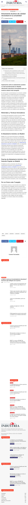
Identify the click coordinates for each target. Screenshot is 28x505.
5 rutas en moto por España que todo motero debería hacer (18, 326)
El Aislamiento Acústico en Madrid (10, 76)
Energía (11, 382)
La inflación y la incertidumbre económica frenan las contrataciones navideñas (18, 441)
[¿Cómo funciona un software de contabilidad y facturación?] (5, 457)
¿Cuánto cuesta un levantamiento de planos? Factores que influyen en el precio (14, 279)
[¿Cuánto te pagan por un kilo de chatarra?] (5, 308)
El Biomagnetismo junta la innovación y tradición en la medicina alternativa (18, 314)
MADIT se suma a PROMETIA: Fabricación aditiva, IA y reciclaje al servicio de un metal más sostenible (18, 341)
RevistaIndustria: (5, 433)
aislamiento (11, 233)
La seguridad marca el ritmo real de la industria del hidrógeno (18, 385)
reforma (3, 235)
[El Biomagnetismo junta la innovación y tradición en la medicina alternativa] (5, 316)
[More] (25, 21)
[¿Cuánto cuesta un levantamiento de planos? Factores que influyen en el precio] (14, 269)
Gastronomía (12, 397)
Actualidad (12, 405)
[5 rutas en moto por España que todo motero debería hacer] (5, 328)
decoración (23, 233)
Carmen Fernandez (9, 18)
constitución (17, 233)
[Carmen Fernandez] (2, 18)
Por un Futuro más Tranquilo (9, 80)
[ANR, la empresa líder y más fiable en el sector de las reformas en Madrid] (5, 450)
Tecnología (12, 412)
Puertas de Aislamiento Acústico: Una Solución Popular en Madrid (14, 78)
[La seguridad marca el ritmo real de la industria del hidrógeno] (5, 385)
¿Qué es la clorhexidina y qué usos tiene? (17, 299)
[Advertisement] (14, 216)
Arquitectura (4, 277)
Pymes (11, 450)
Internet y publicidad (13, 457)
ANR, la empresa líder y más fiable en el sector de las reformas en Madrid (18, 448)
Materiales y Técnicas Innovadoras (10, 74)
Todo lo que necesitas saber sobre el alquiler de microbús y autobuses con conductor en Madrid (18, 292)
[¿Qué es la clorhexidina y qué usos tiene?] (5, 301)
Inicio (2, 5)
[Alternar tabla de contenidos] (23, 69)
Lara (2, 282)
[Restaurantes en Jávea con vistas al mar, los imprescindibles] (5, 335)
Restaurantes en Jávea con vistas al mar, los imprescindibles (18, 333)
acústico (6, 233)
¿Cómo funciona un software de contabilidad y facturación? (17, 455)
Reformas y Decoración (13, 9)
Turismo (11, 390)
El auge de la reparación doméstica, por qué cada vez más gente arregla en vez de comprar (18, 415)
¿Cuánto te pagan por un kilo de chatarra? (17, 306)
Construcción (6, 5)
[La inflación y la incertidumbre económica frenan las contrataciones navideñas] (5, 442)
